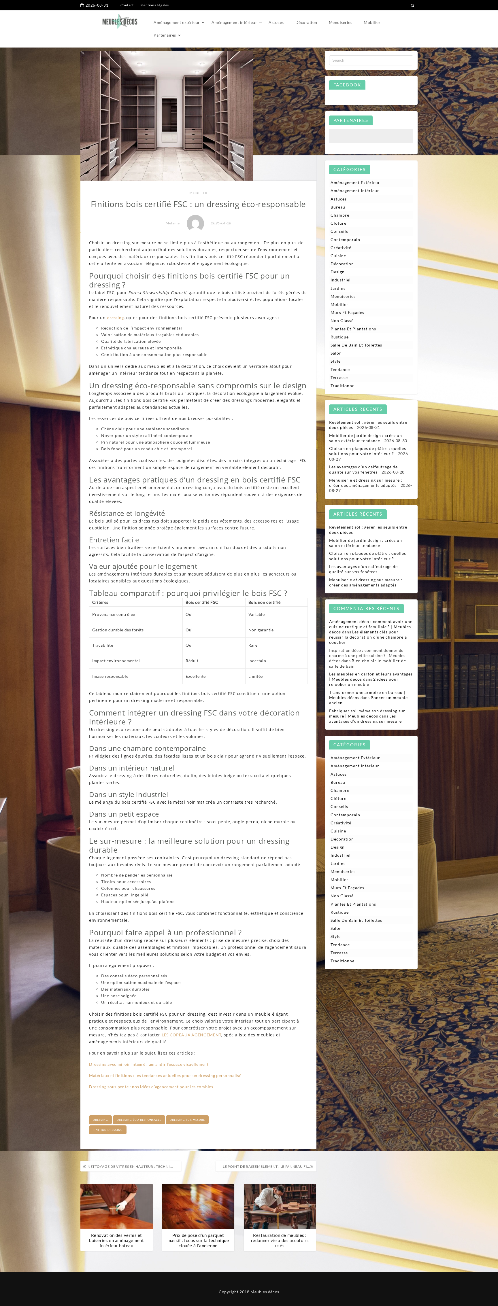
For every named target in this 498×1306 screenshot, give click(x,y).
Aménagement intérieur (234, 22)
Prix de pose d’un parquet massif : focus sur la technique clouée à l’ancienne (198, 1240)
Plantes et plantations (353, 328)
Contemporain (345, 239)
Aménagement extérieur (177, 22)
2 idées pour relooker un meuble (364, 682)
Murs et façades (347, 312)
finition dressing (108, 1129)
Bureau (338, 207)
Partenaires (165, 35)
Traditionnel (343, 385)
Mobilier (372, 22)
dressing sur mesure (187, 1119)
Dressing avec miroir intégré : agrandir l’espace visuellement (149, 1064)
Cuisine (338, 255)
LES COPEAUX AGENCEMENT (191, 1034)
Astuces (276, 22)
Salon (336, 353)
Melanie (173, 223)
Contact (127, 5)
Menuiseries (340, 22)
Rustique (340, 336)
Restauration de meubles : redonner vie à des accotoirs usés (280, 1240)
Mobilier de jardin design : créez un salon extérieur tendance (365, 438)
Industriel (341, 279)
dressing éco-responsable (139, 1119)
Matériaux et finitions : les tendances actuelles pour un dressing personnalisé (165, 1075)
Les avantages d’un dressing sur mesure (365, 718)
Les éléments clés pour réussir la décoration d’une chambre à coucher (368, 637)
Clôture (338, 223)
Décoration (306, 22)
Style (336, 361)
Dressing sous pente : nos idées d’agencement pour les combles (151, 1086)
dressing (115, 317)
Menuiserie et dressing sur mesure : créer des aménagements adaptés (365, 483)
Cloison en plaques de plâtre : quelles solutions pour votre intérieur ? (367, 451)
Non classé (342, 320)
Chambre (340, 215)
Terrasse (339, 377)
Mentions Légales (154, 5)
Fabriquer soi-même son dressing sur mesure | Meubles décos (367, 713)
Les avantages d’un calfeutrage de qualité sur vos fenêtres (363, 469)
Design (338, 271)
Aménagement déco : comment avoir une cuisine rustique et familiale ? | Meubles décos (370, 626)
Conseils (339, 231)
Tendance (340, 369)
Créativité (341, 247)
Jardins (338, 288)
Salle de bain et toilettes (356, 344)
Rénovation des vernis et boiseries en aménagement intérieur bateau (116, 1240)
